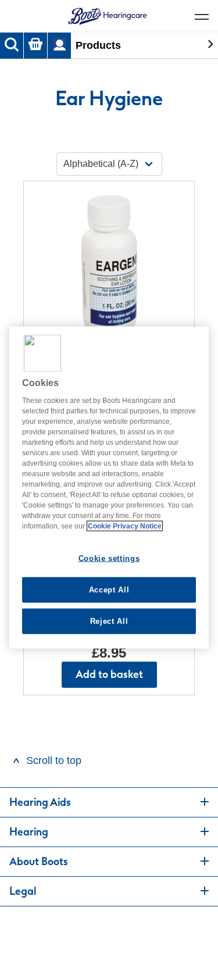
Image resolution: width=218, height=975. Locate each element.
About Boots (38, 861)
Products (98, 45)
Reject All (109, 621)
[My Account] (59, 46)
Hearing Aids (40, 802)
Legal (22, 891)
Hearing (28, 832)
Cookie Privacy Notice (125, 526)
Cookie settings (109, 557)
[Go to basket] (35, 46)
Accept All (109, 589)
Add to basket (109, 674)
